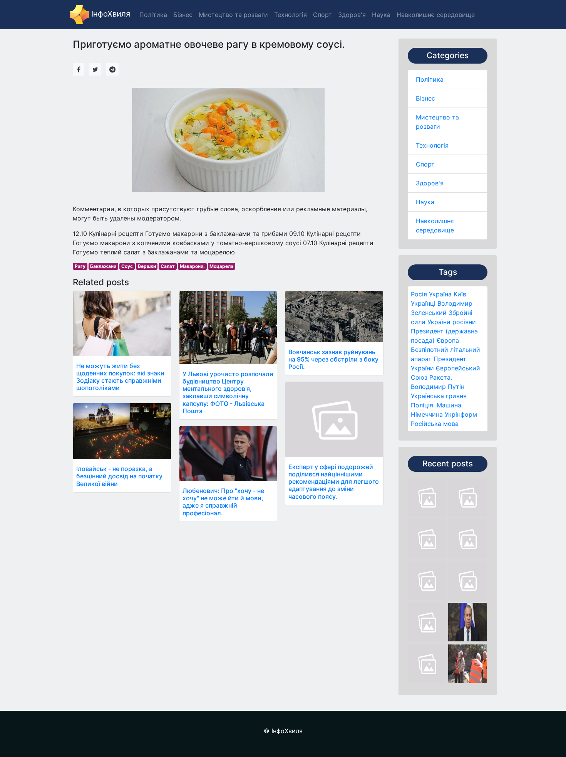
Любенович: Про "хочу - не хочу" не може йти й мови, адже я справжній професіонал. (223, 502)
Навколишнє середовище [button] (436, 15)
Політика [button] (153, 15)
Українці (423, 303)
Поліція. (423, 405)
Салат (168, 266)
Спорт (425, 164)
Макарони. (192, 266)
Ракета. (440, 377)
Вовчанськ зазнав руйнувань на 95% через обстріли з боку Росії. (333, 359)
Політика (430, 79)
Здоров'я (430, 183)
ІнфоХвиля (109, 14)
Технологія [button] (290, 15)
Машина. (450, 405)
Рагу (80, 266)
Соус (127, 266)
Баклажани (103, 266)
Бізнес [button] (183, 15)
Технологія (432, 145)
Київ (460, 294)
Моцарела (221, 266)
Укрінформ (461, 414)
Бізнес (425, 98)
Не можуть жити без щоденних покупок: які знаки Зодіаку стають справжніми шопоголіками (120, 377)
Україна (440, 294)
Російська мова (435, 423)
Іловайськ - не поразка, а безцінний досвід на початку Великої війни (119, 476)
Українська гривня (439, 396)
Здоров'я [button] (352, 15)
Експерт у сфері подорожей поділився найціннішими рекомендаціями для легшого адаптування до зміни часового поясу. (333, 481)
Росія (419, 294)
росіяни (464, 322)
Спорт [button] (322, 15)
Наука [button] (381, 15)
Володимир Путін (437, 386)
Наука (425, 202)
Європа (448, 340)
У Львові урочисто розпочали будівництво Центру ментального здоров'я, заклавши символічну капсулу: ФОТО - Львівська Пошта (228, 392)
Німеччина (427, 414)
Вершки (147, 266)
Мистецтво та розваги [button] (233, 15)
